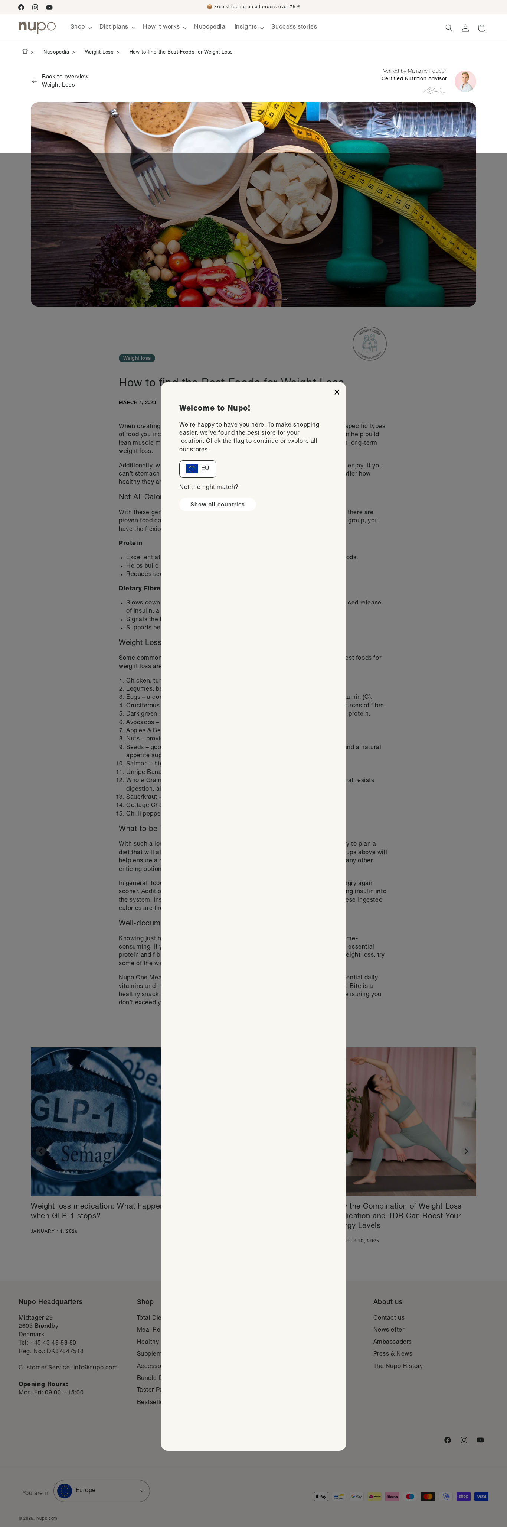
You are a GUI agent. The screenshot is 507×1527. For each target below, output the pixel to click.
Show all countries (217, 505)
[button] (80, 27)
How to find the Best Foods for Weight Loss (181, 52)
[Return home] (25, 52)
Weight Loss (99, 52)
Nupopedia (56, 52)
